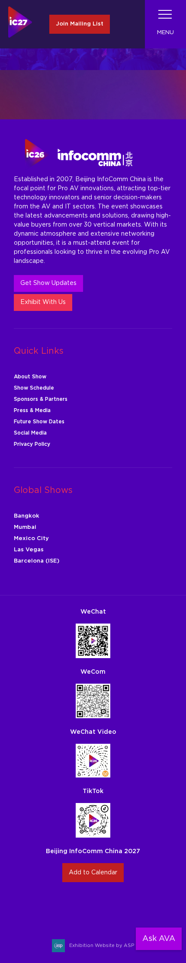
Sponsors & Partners (40, 399)
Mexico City (31, 538)
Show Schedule (34, 387)
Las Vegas (29, 550)
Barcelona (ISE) (36, 561)
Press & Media (32, 410)
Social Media (30, 432)
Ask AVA (158, 939)
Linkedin (103, 905)
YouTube (123, 905)
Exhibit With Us (43, 302)
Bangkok (26, 516)
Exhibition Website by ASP (101, 945)
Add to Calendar (93, 873)
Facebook (83, 905)
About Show (30, 376)
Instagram (62, 905)
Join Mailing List (79, 24)
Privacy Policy (32, 444)
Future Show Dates (39, 421)
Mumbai (25, 527)
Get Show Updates (48, 283)
